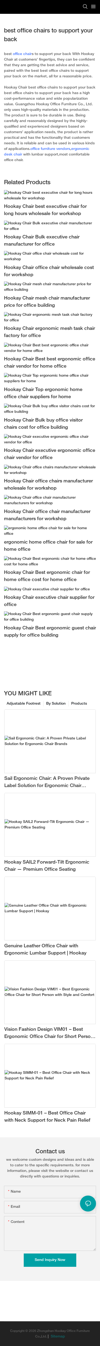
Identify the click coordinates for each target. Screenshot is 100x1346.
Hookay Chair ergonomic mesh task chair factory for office (49, 332)
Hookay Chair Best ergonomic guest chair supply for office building (50, 632)
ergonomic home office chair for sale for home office (48, 546)
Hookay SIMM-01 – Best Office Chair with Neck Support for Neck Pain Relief (47, 1117)
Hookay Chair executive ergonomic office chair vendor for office (49, 454)
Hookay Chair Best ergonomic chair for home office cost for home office (47, 576)
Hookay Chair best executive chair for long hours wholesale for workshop (45, 210)
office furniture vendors (50, 149)
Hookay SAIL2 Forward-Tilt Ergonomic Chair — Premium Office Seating (46, 866)
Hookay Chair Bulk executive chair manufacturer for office (41, 241)
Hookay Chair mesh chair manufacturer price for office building (47, 302)
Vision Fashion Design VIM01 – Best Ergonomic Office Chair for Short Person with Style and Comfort (48, 1033)
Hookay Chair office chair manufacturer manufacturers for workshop (47, 515)
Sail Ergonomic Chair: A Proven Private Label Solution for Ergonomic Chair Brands (47, 782)
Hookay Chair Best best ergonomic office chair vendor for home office (49, 363)
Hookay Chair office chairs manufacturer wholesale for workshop (48, 485)
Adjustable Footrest (24, 703)
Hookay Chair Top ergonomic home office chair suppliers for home (43, 393)
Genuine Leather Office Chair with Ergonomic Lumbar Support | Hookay (45, 950)
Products (79, 703)
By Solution (56, 703)
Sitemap (57, 1336)
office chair (22, 54)
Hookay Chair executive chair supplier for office (49, 601)
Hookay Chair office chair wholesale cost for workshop (49, 271)
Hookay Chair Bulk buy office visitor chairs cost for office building (43, 424)
